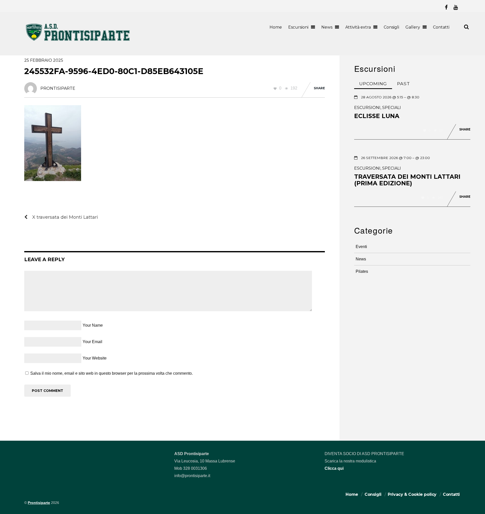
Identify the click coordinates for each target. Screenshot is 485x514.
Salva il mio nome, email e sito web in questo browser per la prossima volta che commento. (111, 373)
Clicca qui (334, 468)
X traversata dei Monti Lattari (65, 217)
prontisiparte (57, 88)
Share (319, 88)
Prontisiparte (39, 503)
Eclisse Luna (376, 116)
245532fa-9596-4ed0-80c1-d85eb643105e (113, 71)
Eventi (361, 246)
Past (403, 83)
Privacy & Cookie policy (412, 494)
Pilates (362, 271)
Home (276, 27)
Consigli (391, 27)
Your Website (95, 358)
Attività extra (358, 27)
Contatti (441, 27)
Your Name (93, 325)
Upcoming (373, 83)
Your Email (92, 342)
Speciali (391, 107)
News (326, 27)
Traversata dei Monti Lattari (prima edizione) (407, 180)
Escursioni (298, 27)
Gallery (412, 27)
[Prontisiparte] (78, 42)
